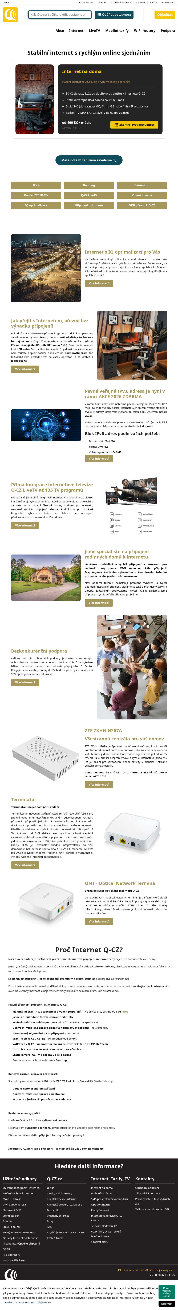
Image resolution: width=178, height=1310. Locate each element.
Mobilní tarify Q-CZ (103, 1193)
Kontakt (102, 2)
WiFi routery (144, 30)
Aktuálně (140, 2)
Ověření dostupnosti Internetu (21, 1187)
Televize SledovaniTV (104, 1226)
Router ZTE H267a (36, 195)
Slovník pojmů (12, 1226)
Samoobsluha (168, 2)
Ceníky (153, 2)
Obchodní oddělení (147, 1187)
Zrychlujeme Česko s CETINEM (65, 1232)
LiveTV (94, 30)
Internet (76, 30)
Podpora (168, 30)
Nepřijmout (166, 1304)
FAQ (49, 1226)
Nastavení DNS (12, 1210)
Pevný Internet (100, 1210)
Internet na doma (102, 1187)
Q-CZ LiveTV (89, 195)
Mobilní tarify (117, 30)
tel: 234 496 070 (85, 2)
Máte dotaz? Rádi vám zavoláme (86, 160)
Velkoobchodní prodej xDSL (152, 1209)
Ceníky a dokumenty (59, 1193)
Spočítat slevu (99, 1241)
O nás (50, 1187)
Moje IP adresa (12, 1199)
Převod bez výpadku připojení (21, 1243)
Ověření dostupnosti (121, 2)
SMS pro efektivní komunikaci (109, 1199)
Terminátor (142, 185)
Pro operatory (11, 1254)
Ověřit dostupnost (116, 14)
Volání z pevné (142, 195)
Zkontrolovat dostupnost (136, 125)
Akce (60, 30)
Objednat (165, 14)
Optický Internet (101, 1204)
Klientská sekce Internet (61, 1199)
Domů (6, 2)
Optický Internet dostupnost (20, 1238)
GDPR (6, 1249)
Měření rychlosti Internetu (19, 1193)
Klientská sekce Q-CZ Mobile (64, 1204)
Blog (50, 1221)
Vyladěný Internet (58, 1215)
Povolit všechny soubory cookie (167, 1292)
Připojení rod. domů (89, 205)
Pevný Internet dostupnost (19, 1232)
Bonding (89, 185)
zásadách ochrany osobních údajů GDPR (27, 1302)
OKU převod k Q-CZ (142, 205)
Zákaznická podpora (147, 1193)
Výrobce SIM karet (14, 1260)
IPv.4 (36, 185)
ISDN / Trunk (55, 1238)
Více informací (99, 283)
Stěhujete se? (11, 1215)
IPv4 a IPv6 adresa (14, 1204)
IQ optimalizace (36, 205)
